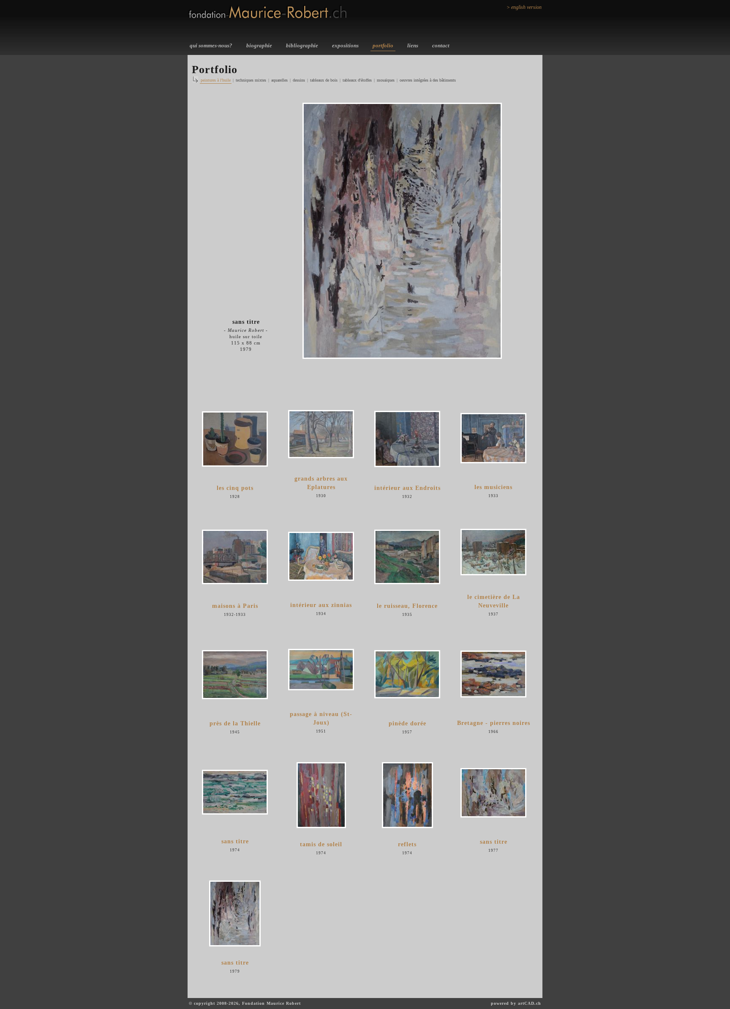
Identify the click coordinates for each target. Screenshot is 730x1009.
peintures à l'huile (216, 80)
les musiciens (493, 487)
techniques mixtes (251, 80)
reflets (407, 844)
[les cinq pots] (235, 439)
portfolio (383, 45)
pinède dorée (407, 723)
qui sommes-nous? (211, 45)
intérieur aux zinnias (321, 605)
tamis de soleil (321, 844)
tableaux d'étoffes (357, 80)
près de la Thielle (235, 723)
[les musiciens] (493, 438)
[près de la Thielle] (235, 674)
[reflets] (407, 795)
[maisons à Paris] (235, 557)
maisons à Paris (235, 606)
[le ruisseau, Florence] (407, 557)
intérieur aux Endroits (407, 488)
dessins (299, 80)
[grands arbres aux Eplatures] (321, 434)
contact (440, 45)
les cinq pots (235, 488)
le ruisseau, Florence (407, 606)
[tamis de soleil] (321, 795)
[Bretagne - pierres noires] (493, 674)
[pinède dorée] (407, 674)
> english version (524, 7)
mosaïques (386, 80)
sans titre (235, 841)
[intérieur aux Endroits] (407, 439)
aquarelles (279, 80)
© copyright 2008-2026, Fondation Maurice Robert (245, 1003)
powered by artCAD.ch (516, 1003)
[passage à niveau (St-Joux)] (321, 669)
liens (412, 45)
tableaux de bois (324, 80)
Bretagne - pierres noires (493, 723)
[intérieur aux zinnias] (321, 556)
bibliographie (302, 45)
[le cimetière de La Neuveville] (493, 552)
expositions (345, 45)
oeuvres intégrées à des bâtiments (428, 80)
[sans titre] (235, 792)
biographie (259, 45)
